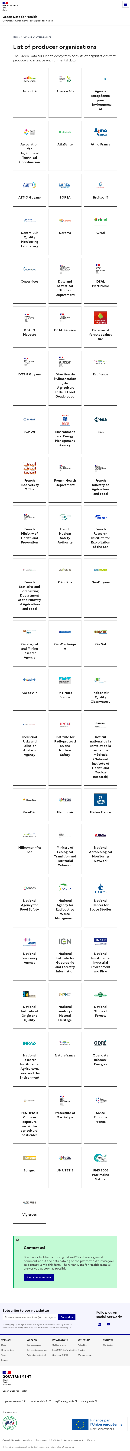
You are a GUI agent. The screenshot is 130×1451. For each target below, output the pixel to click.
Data (3, 1345)
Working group (84, 1355)
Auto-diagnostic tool (36, 1355)
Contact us (108, 1345)
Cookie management (73, 1440)
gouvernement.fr (16, 1401)
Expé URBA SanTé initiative (64, 1350)
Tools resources (34, 1345)
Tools (3, 1355)
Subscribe (67, 1317)
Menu (125, 4)
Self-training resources (37, 1350)
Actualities (82, 1345)
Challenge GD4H (60, 1355)
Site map (91, 1440)
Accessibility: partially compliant (17, 1440)
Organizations (7, 1350)
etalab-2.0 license (64, 1446)
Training (81, 1350)
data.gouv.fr (89, 1401)
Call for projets (59, 1345)
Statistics (55, 1440)
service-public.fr (40, 1401)
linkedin (99, 1324)
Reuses (4, 1360)
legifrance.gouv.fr (66, 1401)
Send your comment (38, 1277)
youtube (108, 1324)
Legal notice (41, 1440)
